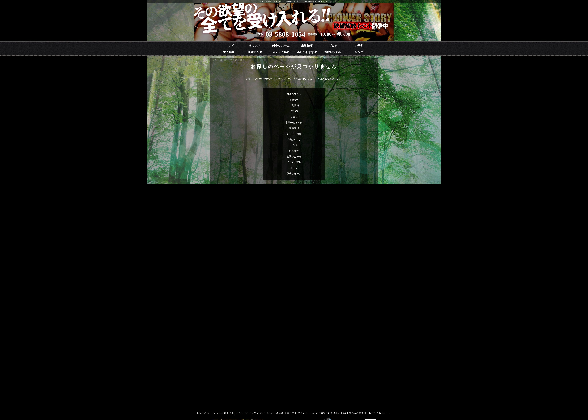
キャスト (255, 45)
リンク (359, 52)
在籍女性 (294, 100)
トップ (229, 45)
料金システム (281, 45)
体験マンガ (255, 52)
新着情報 (294, 128)
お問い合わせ (333, 52)
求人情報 (229, 52)
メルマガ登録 (294, 162)
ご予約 (359, 45)
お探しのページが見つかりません (231, 60)
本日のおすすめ (307, 52)
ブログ (333, 45)
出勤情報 (307, 45)
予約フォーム (294, 173)
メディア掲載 (281, 52)
